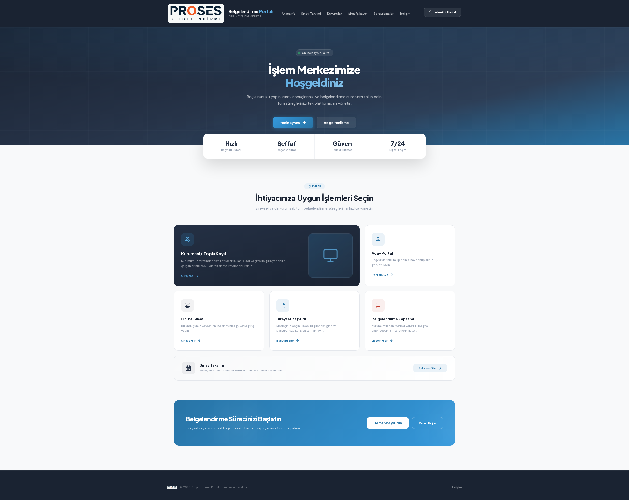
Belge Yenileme (336, 122)
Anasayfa (288, 14)
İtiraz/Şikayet (358, 14)
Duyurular (334, 14)
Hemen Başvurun (388, 423)
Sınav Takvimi (311, 14)
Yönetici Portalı (446, 12)
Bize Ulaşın (427, 423)
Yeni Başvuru (290, 122)
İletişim (405, 14)
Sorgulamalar (383, 14)
